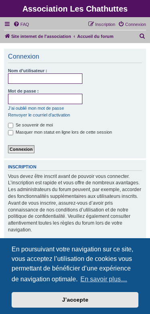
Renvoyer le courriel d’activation (39, 115)
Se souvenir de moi (33, 124)
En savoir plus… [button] (103, 279)
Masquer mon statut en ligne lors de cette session (63, 132)
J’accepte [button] (75, 299)
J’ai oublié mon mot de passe (36, 108)
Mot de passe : (23, 91)
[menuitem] (21, 24)
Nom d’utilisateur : (27, 70)
